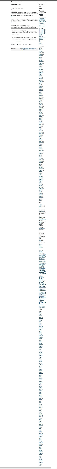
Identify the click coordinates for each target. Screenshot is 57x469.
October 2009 (40, 196)
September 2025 (41, 54)
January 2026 (40, 51)
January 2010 (40, 194)
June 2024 (40, 65)
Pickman (41, 279)
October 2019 (40, 107)
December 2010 (41, 451)
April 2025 (40, 58)
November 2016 (41, 133)
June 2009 (40, 199)
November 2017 (41, 124)
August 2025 (40, 55)
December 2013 (41, 159)
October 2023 (40, 71)
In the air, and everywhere (42, 20)
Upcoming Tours (41, 36)
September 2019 (41, 373)
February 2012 (40, 175)
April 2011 (40, 448)
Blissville (40, 255)
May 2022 (40, 84)
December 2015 (41, 141)
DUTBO (40, 240)
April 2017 (40, 129)
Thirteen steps (40, 251)
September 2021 (41, 90)
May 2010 (40, 191)
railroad (44, 284)
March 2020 (40, 103)
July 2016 (40, 136)
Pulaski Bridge (43, 281)
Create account (40, 244)
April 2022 (40, 350)
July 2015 (40, 145)
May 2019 (40, 376)
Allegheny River (43, 253)
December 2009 (41, 460)
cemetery (40, 257)
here (18, 34)
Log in (40, 245)
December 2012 (41, 168)
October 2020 (40, 98)
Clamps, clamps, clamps (41, 18)
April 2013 (40, 165)
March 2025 (40, 324)
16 (41, 205)
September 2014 (41, 152)
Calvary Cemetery (41, 256)
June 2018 (40, 119)
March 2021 (40, 94)
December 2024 (41, 61)
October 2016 (40, 399)
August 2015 (40, 144)
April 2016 (40, 138)
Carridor (45, 256)
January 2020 (40, 370)
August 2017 (40, 126)
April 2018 (40, 120)
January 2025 (40, 60)
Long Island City (41, 297)
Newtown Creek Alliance (41, 228)
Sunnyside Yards (41, 287)
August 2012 (40, 171)
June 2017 (40, 393)
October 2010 (40, 187)
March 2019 (40, 112)
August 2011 (40, 445)
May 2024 (40, 66)
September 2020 (41, 364)
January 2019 (40, 379)
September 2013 (41, 161)
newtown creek (34, 48)
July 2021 (40, 91)
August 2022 (40, 347)
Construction (43, 257)
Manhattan (43, 268)
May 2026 (40, 48)
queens (41, 282)
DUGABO (43, 259)
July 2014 (40, 419)
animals (40, 292)
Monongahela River (42, 270)
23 (41, 206)
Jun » (41, 207)
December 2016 (41, 132)
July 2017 (40, 127)
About (39, 41)
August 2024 (40, 64)
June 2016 (40, 402)
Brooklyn (23, 49)
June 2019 (40, 110)
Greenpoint (42, 262)
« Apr (39, 207)
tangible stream (40, 38)
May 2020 (40, 367)
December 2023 (41, 335)
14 (39, 205)
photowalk (35, 49)
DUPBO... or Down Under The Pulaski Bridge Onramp (42, 37)
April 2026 (40, 49)
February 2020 (40, 104)
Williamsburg (43, 289)
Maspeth (42, 269)
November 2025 (41, 318)
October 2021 (40, 89)
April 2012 (40, 174)
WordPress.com (41, 247)
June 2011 (40, 181)
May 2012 (40, 173)
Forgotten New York (41, 217)
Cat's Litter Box (40, 209)
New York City (29, 49)
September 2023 (41, 72)
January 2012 (40, 176)
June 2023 (40, 74)
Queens (41, 306)
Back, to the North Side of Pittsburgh (41, 23)
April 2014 (40, 156)
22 (40, 206)
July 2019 (40, 109)
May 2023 (40, 75)
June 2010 (40, 190)
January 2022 (40, 87)
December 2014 (41, 150)
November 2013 (41, 425)
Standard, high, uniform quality (42, 21)
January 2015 (40, 149)
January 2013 (40, 167)
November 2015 (41, 142)
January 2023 (40, 78)
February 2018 (40, 122)
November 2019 (41, 106)
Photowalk (40, 301)
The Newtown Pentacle (16, 2)
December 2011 (41, 177)
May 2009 (40, 200)
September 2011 (41, 179)
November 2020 (41, 97)
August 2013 (40, 162)
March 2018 (40, 121)
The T (45, 287)
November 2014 (41, 416)
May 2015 (40, 146)
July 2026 (40, 312)
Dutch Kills (41, 260)
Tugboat (42, 288)
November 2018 (41, 115)
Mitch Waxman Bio (41, 39)
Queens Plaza (41, 284)
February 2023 (40, 77)
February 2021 (40, 95)
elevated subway (40, 261)
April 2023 (40, 341)
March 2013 (40, 431)
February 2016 (40, 405)
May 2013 (40, 164)
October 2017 (40, 390)
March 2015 (40, 148)
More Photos (40, 34)
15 (40, 205)
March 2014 (40, 422)
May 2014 (40, 155)
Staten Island (42, 285)
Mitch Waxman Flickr (41, 211)
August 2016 (40, 135)
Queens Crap (40, 222)
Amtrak (40, 254)
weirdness (40, 289)
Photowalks (40, 278)
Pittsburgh (41, 280)
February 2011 (40, 184)
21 (39, 206)
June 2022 (40, 83)
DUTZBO (40, 241)
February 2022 (40, 86)
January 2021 (40, 361)
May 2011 (40, 182)
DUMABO (40, 237)
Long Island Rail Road (43, 297)
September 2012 (41, 170)
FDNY (43, 261)
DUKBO (29, 48)
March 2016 (40, 139)
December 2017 (41, 123)
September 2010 (41, 188)
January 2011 (40, 185)
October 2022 (40, 80)
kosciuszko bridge (31, 48)
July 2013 (40, 428)
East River (44, 260)
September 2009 (41, 197)
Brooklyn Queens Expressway (25, 48)
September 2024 (41, 63)
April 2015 (40, 147)
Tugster (40, 224)
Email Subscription (41, 10)
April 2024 (40, 67)
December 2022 (41, 344)
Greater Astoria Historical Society (42, 219)
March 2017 (40, 130)
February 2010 (40, 193)
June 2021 (40, 92)
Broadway (40, 293)
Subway (40, 286)
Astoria (44, 254)
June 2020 (40, 101)
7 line (40, 253)
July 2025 (40, 321)
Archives (42, 254)
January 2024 (40, 69)
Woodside (40, 290)
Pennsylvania (41, 276)
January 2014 (40, 158)
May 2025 (40, 57)
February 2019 (40, 113)
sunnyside (43, 286)
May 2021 (40, 93)
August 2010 (40, 454)
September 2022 (41, 81)
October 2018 (40, 116)
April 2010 (40, 457)
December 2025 (41, 52)
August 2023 (40, 338)
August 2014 (40, 153)
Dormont (40, 258)
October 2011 (40, 178)
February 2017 (40, 396)
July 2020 (40, 100)
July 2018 (40, 118)
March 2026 (40, 315)
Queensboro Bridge (41, 283)
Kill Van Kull (44, 263)
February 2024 (40, 68)
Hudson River (41, 263)
